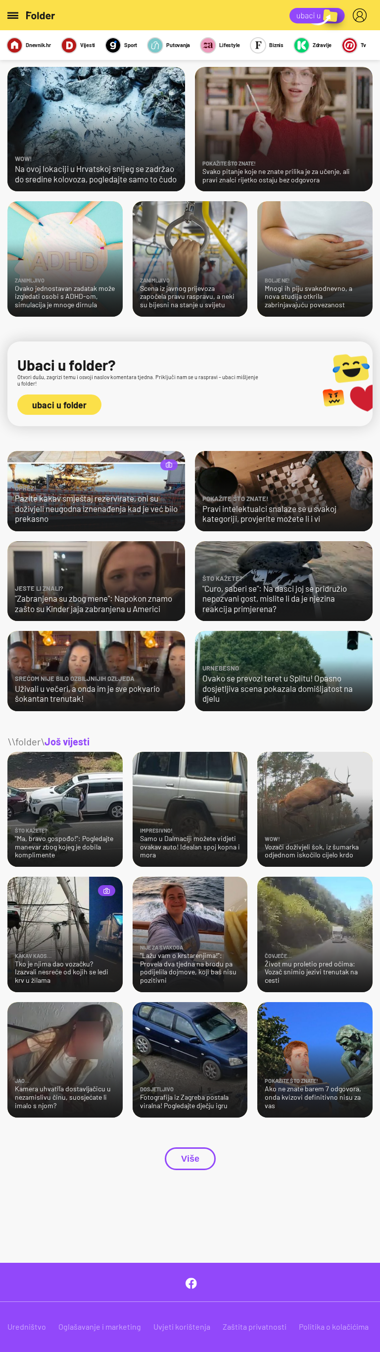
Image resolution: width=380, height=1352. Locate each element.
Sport (130, 45)
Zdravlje (322, 45)
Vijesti (87, 45)
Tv (363, 45)
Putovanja (178, 45)
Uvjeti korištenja (181, 1326)
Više (190, 1159)
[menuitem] (362, 15)
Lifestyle (229, 45)
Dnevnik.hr (38, 45)
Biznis (276, 45)
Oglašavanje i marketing (99, 1326)
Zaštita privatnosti (254, 1326)
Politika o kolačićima (334, 1326)
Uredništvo (26, 1326)
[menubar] (362, 15)
